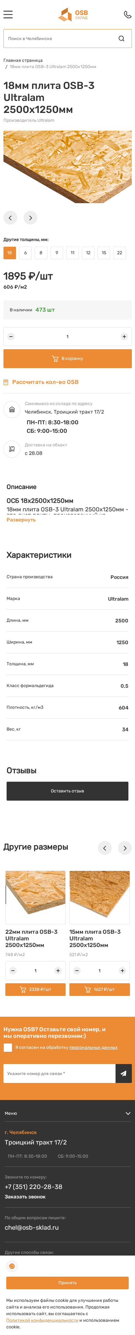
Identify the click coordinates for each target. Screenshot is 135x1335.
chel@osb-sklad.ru (32, 1227)
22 (119, 253)
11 (72, 253)
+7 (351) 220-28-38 (33, 1187)
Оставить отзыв (67, 791)
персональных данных (93, 1047)
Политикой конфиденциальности (42, 1320)
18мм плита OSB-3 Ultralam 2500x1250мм (53, 66)
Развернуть (21, 520)
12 (88, 253)
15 (104, 253)
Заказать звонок (25, 1197)
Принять (67, 1282)
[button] (10, 218)
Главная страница (23, 60)
